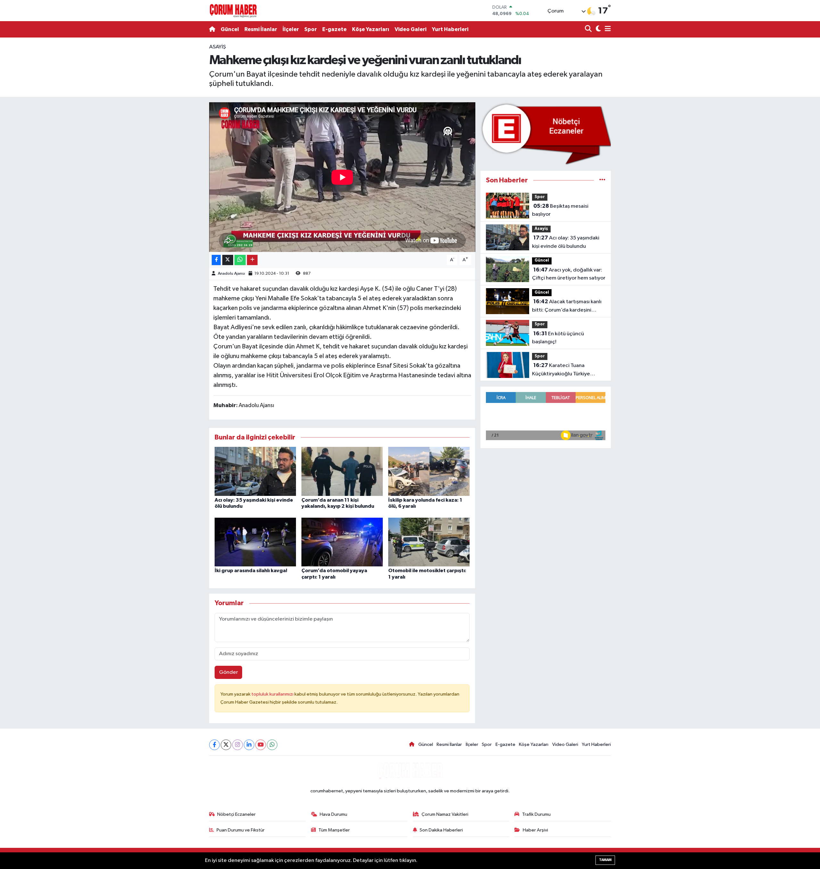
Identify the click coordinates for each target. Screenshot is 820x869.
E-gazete (334, 29)
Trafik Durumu (536, 814)
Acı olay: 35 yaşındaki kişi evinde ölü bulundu (565, 242)
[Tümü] (602, 180)
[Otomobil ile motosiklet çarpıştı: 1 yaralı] (429, 542)
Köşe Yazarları (370, 29)
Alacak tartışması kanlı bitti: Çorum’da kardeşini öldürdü (567, 306)
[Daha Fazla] (252, 260)
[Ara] (589, 29)
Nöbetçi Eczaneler (236, 814)
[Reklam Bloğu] (545, 133)
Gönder (228, 672)
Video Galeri (410, 29)
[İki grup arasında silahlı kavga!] (255, 542)
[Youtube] (260, 744)
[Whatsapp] (272, 744)
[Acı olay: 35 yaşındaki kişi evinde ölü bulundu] (255, 471)
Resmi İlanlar (260, 29)
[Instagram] (237, 744)
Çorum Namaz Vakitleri (445, 814)
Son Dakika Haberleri (441, 830)
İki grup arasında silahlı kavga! (251, 570)
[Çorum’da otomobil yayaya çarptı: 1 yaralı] (342, 542)
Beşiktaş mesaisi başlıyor (560, 210)
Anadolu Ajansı (231, 274)
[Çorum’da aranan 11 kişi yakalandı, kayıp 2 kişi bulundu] (342, 471)
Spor (310, 29)
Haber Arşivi (535, 830)
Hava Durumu (333, 814)
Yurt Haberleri (450, 29)
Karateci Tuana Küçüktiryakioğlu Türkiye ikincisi (561, 370)
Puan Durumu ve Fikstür (241, 830)
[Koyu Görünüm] (597, 29)
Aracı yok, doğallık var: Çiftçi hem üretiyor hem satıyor (568, 274)
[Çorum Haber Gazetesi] (233, 10)
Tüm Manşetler (334, 830)
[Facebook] (214, 744)
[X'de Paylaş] (227, 260)
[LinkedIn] (249, 744)
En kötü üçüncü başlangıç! (558, 338)
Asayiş (217, 47)
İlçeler (291, 29)
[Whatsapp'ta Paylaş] (240, 260)
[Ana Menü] (606, 29)
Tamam (605, 860)
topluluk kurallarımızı (272, 694)
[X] (226, 744)
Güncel (230, 29)
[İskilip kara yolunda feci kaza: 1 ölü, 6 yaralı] (429, 471)
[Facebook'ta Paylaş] (216, 260)
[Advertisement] (181, 139)
